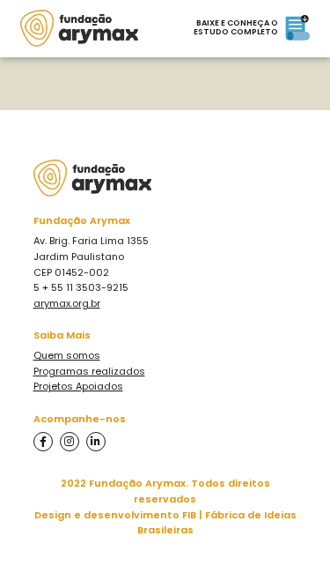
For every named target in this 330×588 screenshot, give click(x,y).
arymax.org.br (66, 303)
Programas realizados (89, 371)
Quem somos (66, 355)
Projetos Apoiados (78, 386)
